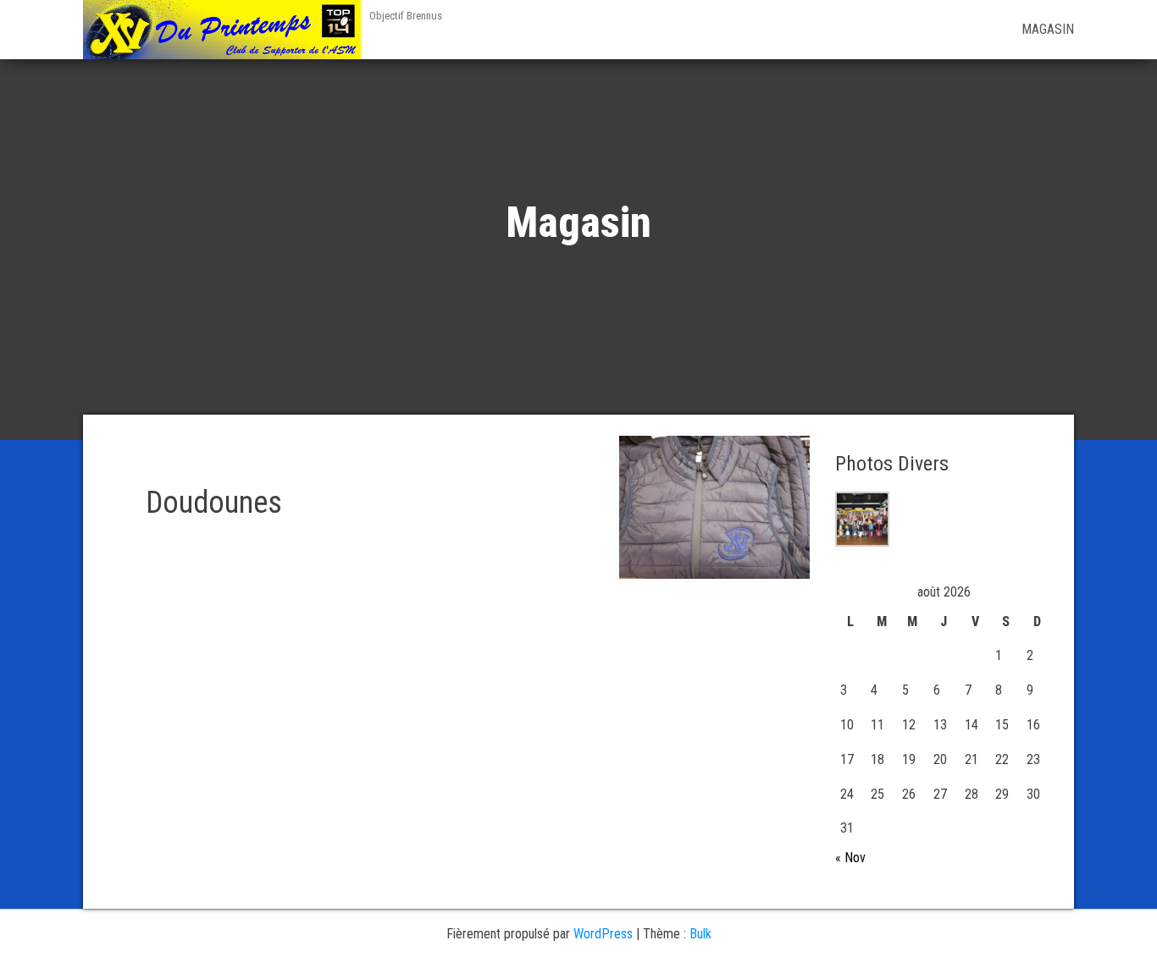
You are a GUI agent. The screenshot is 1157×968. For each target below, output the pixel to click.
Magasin (1047, 29)
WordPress (603, 934)
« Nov (850, 858)
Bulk (700, 934)
